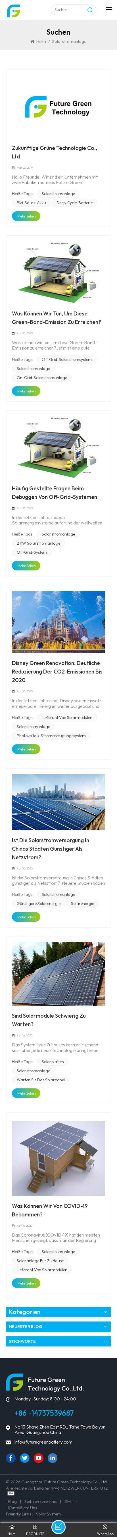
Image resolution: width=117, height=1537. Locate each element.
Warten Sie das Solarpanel (41, 1079)
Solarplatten (53, 1061)
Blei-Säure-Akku (31, 202)
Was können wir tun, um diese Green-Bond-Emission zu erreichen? (56, 317)
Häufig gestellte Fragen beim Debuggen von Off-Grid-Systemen (54, 492)
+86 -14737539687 (44, 1413)
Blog (12, 1501)
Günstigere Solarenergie (38, 903)
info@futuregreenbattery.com (43, 1442)
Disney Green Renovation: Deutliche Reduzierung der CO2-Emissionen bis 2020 (57, 671)
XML (68, 1501)
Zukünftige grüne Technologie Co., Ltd (54, 152)
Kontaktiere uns (22, 1507)
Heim (41, 41)
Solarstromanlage (58, 193)
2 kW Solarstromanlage (38, 543)
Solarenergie (82, 903)
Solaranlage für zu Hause (40, 1260)
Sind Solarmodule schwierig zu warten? (49, 1020)
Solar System (48, 1514)
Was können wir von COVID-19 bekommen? (50, 1210)
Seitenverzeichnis (40, 1501)
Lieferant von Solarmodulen (67, 717)
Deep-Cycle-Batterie (75, 202)
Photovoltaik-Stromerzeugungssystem (51, 735)
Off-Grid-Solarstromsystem (67, 359)
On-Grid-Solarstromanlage (42, 377)
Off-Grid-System (32, 552)
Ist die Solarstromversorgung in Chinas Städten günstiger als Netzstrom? (50, 849)
